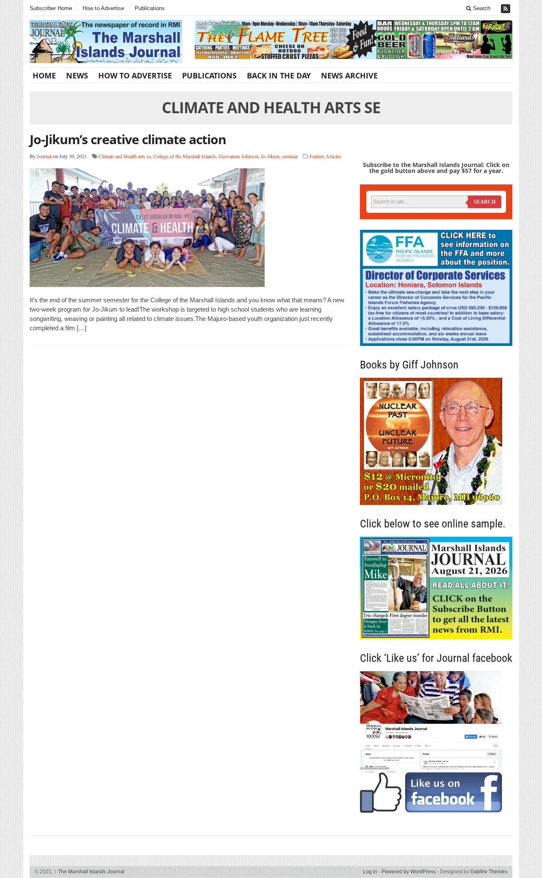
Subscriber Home (51, 8)
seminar (290, 156)
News (77, 75)
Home (44, 75)
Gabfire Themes (488, 872)
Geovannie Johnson (238, 156)
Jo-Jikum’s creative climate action (128, 139)
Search (480, 8)
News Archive (349, 75)
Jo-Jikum (270, 156)
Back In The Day (279, 75)
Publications (150, 8)
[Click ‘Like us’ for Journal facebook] (436, 742)
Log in (370, 872)
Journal (44, 156)
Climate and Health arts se (125, 156)
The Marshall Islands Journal (89, 872)
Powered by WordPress (409, 872)
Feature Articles (325, 156)
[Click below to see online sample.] (436, 588)
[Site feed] (506, 9)
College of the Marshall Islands (184, 156)
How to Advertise (103, 8)
